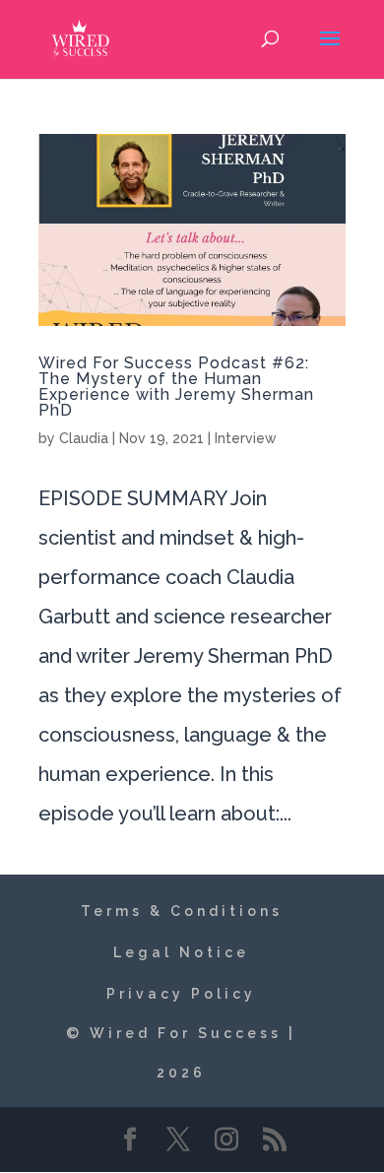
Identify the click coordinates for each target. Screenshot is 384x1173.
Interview (246, 438)
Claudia (83, 438)
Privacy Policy (181, 994)
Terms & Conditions (182, 911)
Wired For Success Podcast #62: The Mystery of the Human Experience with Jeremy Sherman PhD (176, 387)
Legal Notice (181, 952)
